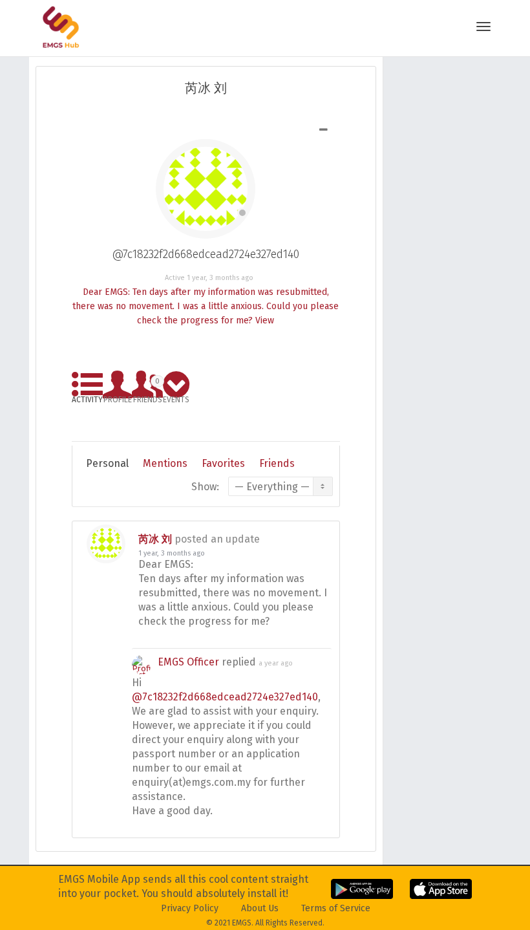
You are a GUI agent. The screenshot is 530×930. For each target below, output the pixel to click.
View (264, 320)
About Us (260, 908)
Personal (107, 463)
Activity (87, 397)
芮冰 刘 (155, 539)
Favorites (223, 463)
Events (176, 397)
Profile (117, 397)
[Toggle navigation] (483, 27)
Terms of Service (335, 908)
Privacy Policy (189, 908)
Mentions (165, 463)
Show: (205, 487)
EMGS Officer (188, 662)
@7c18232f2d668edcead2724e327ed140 (225, 697)
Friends (147, 388)
